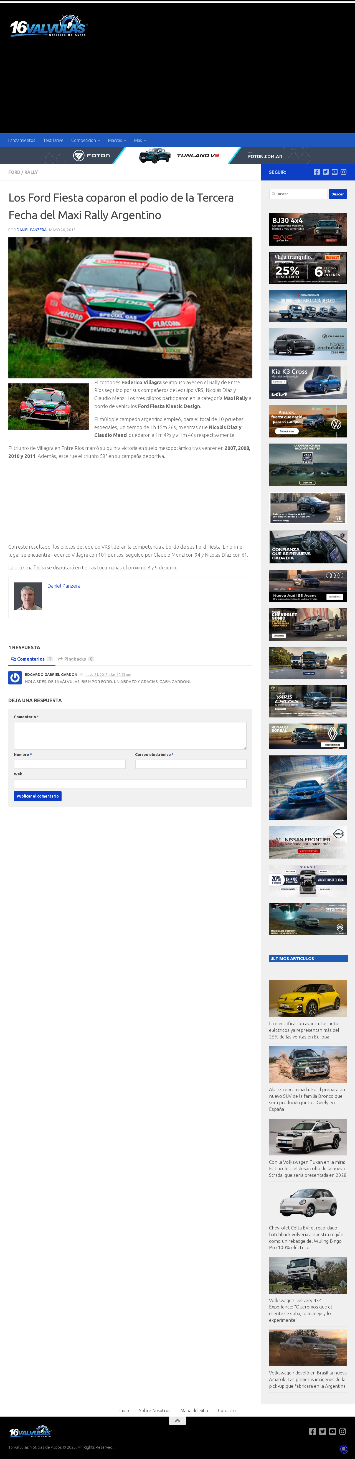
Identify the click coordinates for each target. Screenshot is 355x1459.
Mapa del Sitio (194, 1410)
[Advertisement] (177, 92)
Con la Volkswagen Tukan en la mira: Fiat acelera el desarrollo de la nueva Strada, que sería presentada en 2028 (308, 1168)
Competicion (83, 140)
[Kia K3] (308, 397)
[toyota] (308, 716)
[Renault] (308, 747)
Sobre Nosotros (154, 1410)
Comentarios (34, 658)
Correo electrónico (154, 754)
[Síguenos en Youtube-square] (334, 172)
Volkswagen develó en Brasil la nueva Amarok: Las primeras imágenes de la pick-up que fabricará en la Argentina (308, 1379)
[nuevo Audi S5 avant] (308, 600)
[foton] (177, 155)
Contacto (227, 1410)
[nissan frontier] (308, 857)
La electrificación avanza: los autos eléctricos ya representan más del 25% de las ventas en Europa (305, 1030)
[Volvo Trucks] (308, 895)
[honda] (308, 522)
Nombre (23, 754)
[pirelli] (308, 282)
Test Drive (53, 140)
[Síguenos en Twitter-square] (325, 172)
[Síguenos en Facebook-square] (316, 172)
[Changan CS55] (308, 359)
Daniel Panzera (32, 230)
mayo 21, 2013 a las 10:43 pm (108, 674)
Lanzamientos (21, 140)
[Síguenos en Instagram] (343, 172)
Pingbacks (78, 658)
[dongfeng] (308, 320)
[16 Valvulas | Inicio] (50, 26)
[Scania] (308, 562)
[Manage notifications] (343, 1449)
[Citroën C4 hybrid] (308, 933)
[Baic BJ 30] (308, 244)
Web (18, 774)
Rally (31, 172)
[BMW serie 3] (308, 818)
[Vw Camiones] (308, 677)
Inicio (124, 1410)
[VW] (308, 436)
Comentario (26, 717)
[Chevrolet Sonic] (308, 639)
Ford (14, 172)
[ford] (308, 484)
